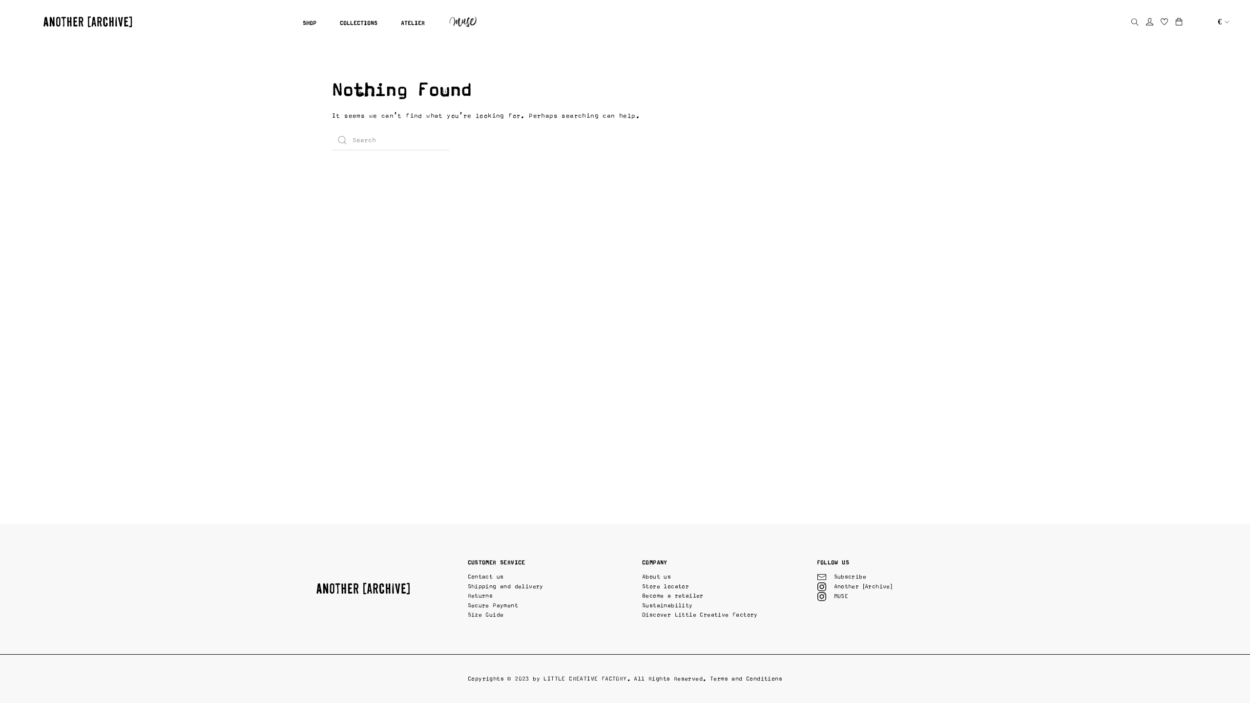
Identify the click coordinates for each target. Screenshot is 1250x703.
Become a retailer (673, 595)
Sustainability (667, 605)
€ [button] (1220, 22)
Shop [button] (309, 23)
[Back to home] (160, 22)
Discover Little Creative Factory (700, 614)
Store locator (665, 586)
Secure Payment (493, 605)
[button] (1135, 22)
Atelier (413, 23)
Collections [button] (358, 23)
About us (656, 576)
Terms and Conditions (746, 678)
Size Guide (486, 614)
